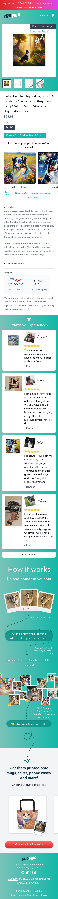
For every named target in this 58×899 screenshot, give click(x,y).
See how (13, 879)
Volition (38, 891)
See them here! (44, 711)
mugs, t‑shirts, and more (29, 7)
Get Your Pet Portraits (29, 844)
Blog (13, 894)
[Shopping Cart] (53, 15)
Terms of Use (24, 894)
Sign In (44, 15)
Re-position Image (42, 26)
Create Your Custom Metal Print (24, 135)
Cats (36, 882)
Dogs (22, 882)
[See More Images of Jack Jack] (27, 814)
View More (30, 554)
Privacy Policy (40, 894)
